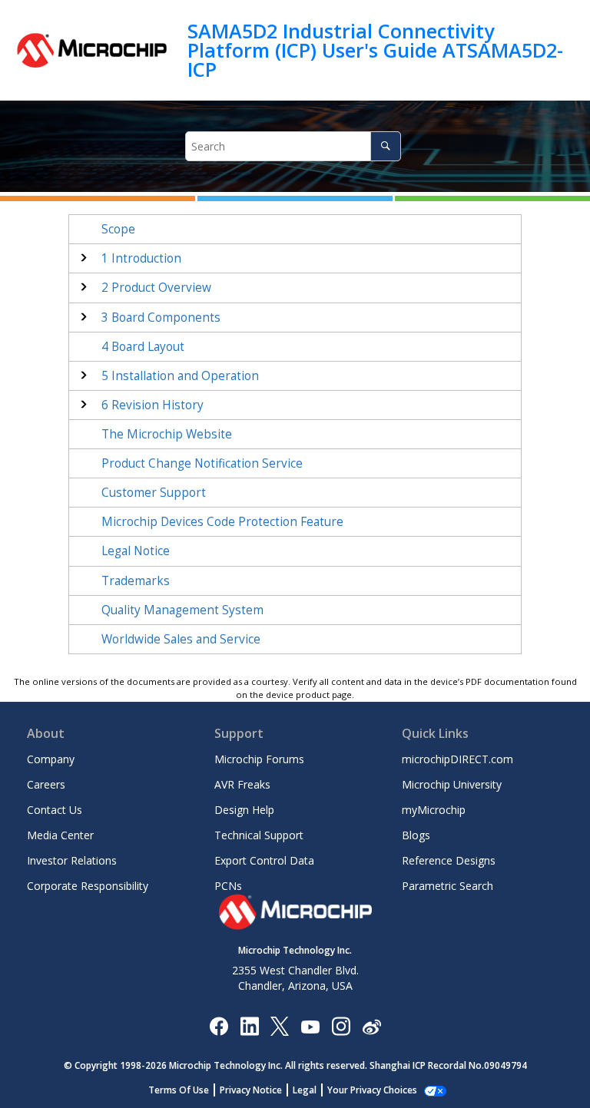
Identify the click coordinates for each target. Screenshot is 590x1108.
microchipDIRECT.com (457, 759)
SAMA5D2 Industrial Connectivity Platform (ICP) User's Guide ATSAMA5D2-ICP (375, 50)
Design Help (244, 809)
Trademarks (135, 581)
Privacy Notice (251, 1089)
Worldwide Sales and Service (180, 639)
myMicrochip (434, 809)
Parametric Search (447, 885)
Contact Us (54, 809)
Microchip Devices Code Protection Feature (222, 522)
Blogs (416, 835)
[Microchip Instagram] (340, 1025)
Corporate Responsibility (87, 885)
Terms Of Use (178, 1089)
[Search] (385, 146)
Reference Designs (449, 860)
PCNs (228, 885)
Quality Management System (182, 610)
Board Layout (142, 347)
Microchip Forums (259, 759)
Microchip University (452, 784)
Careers (46, 784)
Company (51, 759)
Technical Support (258, 835)
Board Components (160, 317)
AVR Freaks (242, 784)
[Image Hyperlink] (310, 1025)
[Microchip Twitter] (279, 1025)
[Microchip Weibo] (371, 1025)
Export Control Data (264, 860)
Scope (118, 229)
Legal (305, 1089)
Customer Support (153, 493)
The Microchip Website (166, 434)
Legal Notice (135, 551)
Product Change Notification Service (202, 463)
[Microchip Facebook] (218, 1025)
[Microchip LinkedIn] (249, 1025)
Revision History (152, 405)
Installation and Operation (180, 376)
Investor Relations (72, 860)
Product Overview (156, 287)
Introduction (141, 258)
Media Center (60, 835)
